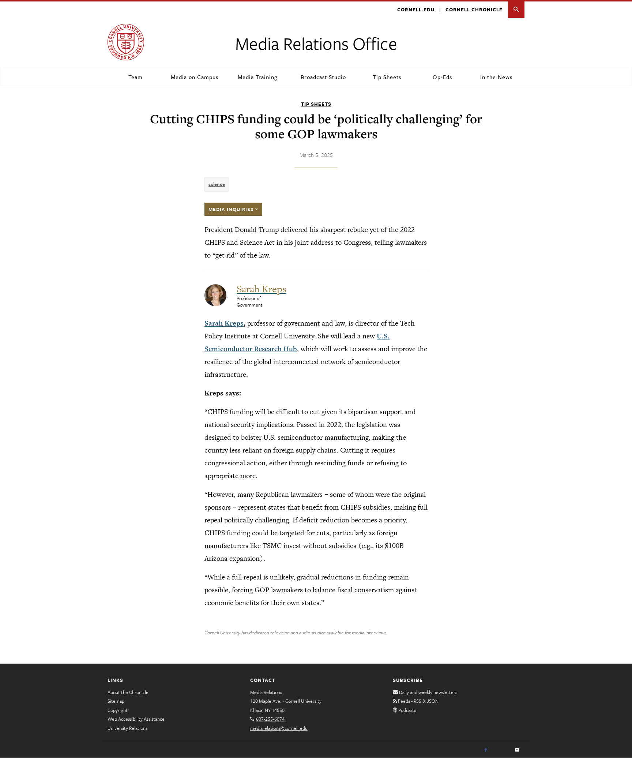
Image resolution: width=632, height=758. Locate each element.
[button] (516, 9)
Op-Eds (442, 77)
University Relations (127, 728)
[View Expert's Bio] (216, 294)
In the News (496, 77)
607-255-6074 (270, 719)
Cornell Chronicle (474, 9)
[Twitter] (501, 750)
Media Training (258, 77)
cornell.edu (415, 9)
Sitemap (116, 701)
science (216, 184)
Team (135, 77)
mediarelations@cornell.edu (279, 728)
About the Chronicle (128, 692)
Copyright (118, 710)
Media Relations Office (316, 43)
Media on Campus (194, 77)
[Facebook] (485, 750)
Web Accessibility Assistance (136, 719)
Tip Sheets (387, 77)
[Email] (517, 750)
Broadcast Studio (323, 77)
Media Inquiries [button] (231, 209)
